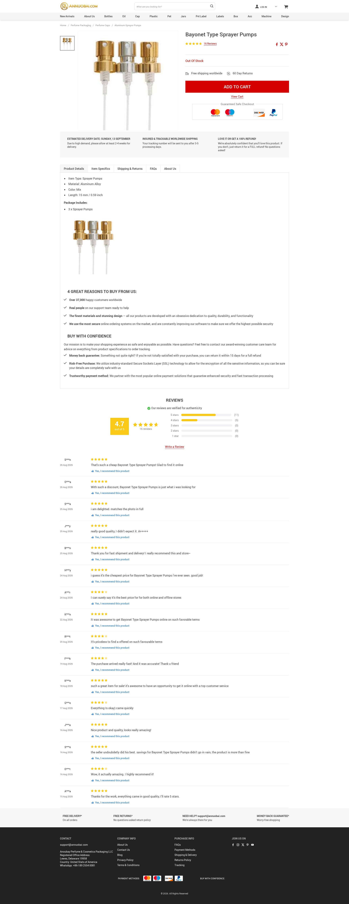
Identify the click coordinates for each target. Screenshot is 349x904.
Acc (250, 16)
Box (236, 16)
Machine (266, 16)
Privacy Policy (125, 860)
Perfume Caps (102, 25)
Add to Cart (237, 87)
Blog (120, 855)
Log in (263, 6)
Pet (169, 16)
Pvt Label (201, 16)
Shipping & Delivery (185, 855)
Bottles (108, 16)
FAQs (177, 844)
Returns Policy (182, 860)
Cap (137, 16)
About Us (89, 16)
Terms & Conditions (128, 865)
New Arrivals (67, 16)
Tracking (179, 865)
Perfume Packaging (81, 25)
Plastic (154, 16)
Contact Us (123, 849)
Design (285, 16)
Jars (183, 16)
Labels (220, 16)
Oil (124, 16)
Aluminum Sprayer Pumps (128, 25)
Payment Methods (184, 849)
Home (63, 25)
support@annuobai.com (74, 844)
